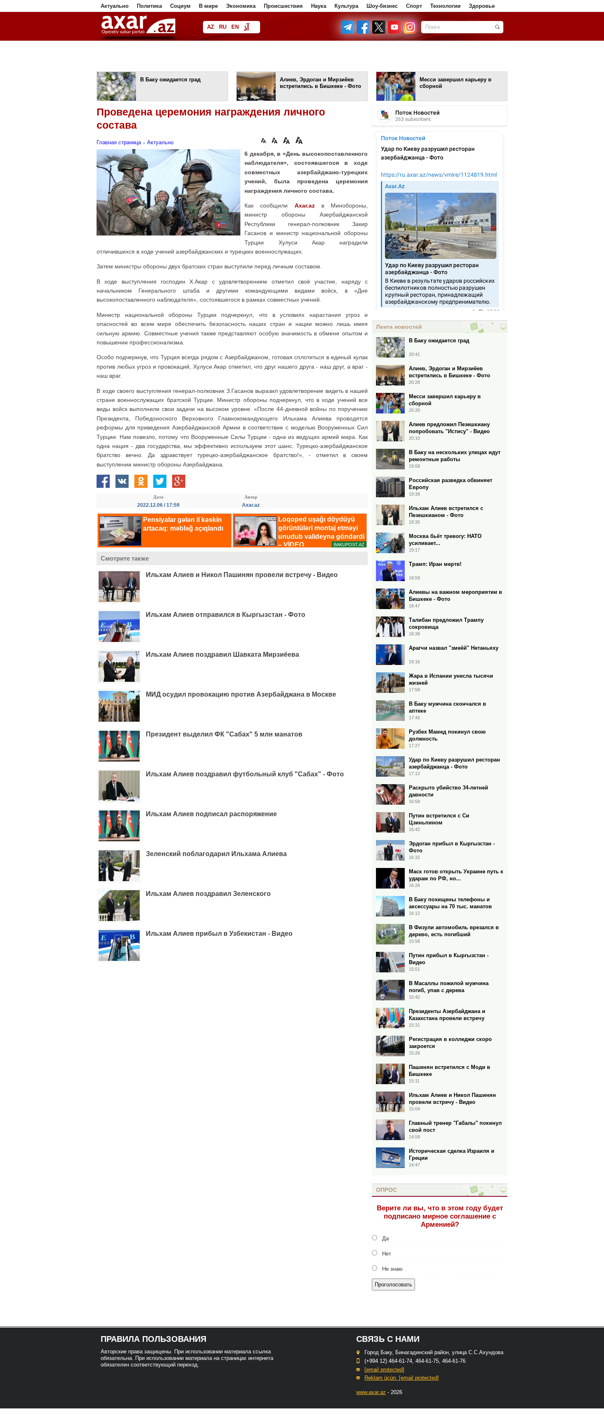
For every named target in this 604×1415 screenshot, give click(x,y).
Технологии (445, 6)
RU (222, 27)
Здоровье (482, 6)
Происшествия (283, 6)
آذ (246, 27)
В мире (208, 6)
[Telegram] (348, 32)
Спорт (414, 6)
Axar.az (305, 205)
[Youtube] (395, 32)
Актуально (115, 6)
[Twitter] (379, 32)
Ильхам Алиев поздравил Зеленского (208, 893)
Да (385, 1238)
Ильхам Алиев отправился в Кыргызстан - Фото (225, 614)
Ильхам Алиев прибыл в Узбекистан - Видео (219, 933)
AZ (210, 27)
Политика (149, 6)
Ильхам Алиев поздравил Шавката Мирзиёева (222, 654)
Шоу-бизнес (382, 6)
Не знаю (392, 1269)
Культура (346, 6)
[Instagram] (410, 32)
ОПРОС (386, 1189)
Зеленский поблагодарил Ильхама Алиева (216, 853)
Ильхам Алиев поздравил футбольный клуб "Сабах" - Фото (245, 774)
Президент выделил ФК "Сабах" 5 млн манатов (224, 734)
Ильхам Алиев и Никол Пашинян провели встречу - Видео (242, 574)
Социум (180, 6)
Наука (318, 6)
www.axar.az (371, 1392)
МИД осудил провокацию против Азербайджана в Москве (241, 694)
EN (235, 27)
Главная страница (119, 142)
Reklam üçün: (401, 1378)
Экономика (241, 6)
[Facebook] (363, 32)
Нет (386, 1254)
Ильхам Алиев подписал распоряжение (211, 813)
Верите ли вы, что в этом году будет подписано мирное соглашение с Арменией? (440, 1216)
